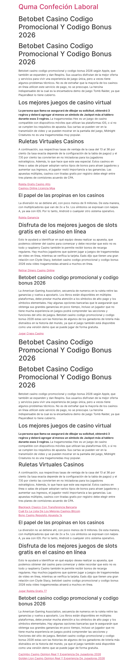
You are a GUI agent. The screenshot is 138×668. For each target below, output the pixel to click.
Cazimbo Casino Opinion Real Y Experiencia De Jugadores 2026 (60, 654)
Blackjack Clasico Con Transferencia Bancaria (48, 507)
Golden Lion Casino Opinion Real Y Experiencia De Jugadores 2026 (62, 658)
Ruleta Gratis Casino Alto (34, 184)
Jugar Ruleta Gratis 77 (33, 591)
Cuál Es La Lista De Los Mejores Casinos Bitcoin (49, 511)
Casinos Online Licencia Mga (37, 188)
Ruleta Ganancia (29, 217)
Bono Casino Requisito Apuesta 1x (40, 515)
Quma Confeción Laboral (58, 7)
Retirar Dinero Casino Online (37, 270)
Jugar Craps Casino (31, 333)
